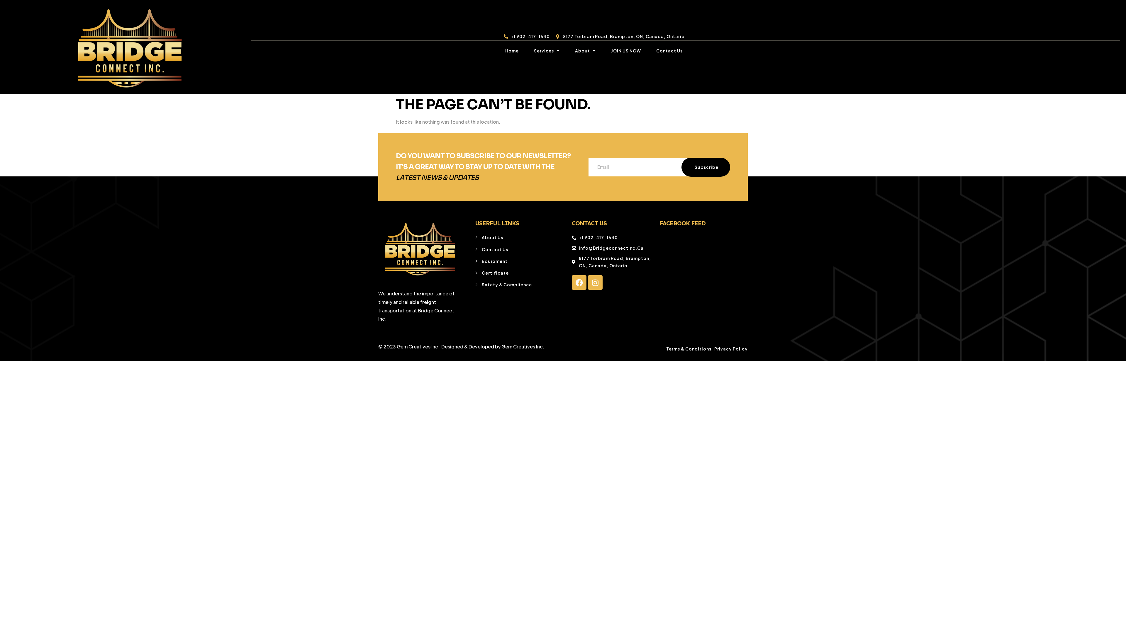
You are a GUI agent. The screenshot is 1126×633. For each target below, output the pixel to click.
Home (512, 50)
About (582, 50)
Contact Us (669, 50)
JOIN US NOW (626, 50)
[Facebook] (579, 282)
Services (544, 50)
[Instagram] (595, 282)
